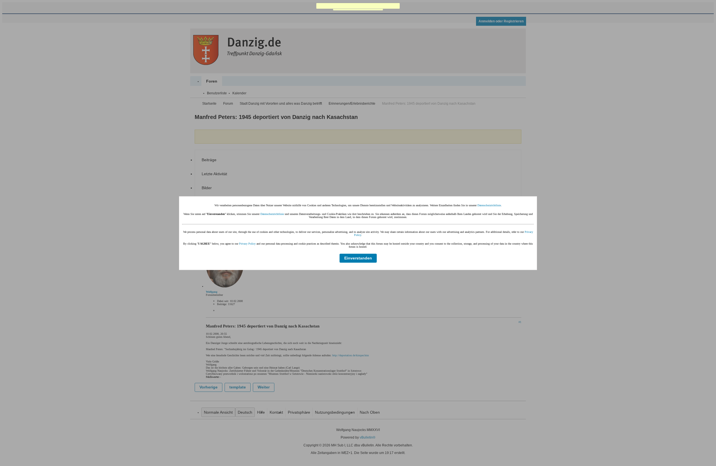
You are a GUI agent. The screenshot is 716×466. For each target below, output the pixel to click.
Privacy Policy (247, 243)
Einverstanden (358, 258)
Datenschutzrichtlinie (489, 205)
